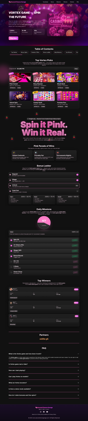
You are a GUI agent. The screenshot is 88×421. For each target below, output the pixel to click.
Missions (59, 2)
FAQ (78, 2)
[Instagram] (40, 412)
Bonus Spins (24, 52)
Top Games (45, 2)
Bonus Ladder (46, 52)
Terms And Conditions (43, 414)
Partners (72, 2)
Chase (76, 68)
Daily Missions (58, 52)
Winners (65, 2)
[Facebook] (44, 412)
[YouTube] (47, 412)
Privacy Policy (53, 414)
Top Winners (69, 52)
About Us (34, 414)
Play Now (13, 38)
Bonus (52, 2)
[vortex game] (44, 339)
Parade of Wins (35, 52)
